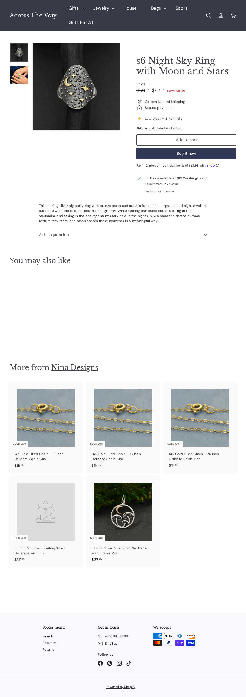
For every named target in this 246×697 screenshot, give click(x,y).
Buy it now (186, 153)
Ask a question (54, 234)
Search (48, 636)
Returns (48, 650)
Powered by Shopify (120, 687)
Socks (182, 8)
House (131, 8)
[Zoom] (76, 86)
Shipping (142, 128)
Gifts (74, 8)
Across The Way (33, 15)
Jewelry (102, 8)
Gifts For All (81, 22)
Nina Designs (74, 367)
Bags (156, 8)
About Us (50, 643)
